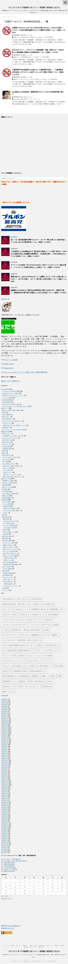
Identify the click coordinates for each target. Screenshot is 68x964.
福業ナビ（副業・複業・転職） (11, 410)
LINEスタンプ (6, 416)
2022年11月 (4, 741)
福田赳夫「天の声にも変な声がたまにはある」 (36, 681)
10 (43, 883)
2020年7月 (4, 790)
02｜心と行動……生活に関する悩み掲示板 (14, 860)
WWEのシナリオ (38, 614)
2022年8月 (4, 746)
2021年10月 (4, 763)
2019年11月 (4, 804)
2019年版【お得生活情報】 (11, 564)
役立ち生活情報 (6, 540)
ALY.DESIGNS (36, 599)
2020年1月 (4, 800)
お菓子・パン (8, 560)
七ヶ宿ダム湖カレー (44, 666)
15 (24, 887)
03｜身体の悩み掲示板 (8, 862)
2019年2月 (4, 819)
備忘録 (4, 588)
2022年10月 (4, 743)
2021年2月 (4, 777)
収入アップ (18, 945)
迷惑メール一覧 (27, 35)
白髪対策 (56, 945)
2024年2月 (4, 715)
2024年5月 (4, 709)
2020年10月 (4, 784)
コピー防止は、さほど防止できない (46, 645)
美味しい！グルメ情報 (9, 555)
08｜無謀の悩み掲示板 (8, 871)
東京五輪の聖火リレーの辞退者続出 (16, 676)
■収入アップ (5, 408)
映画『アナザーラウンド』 (32, 99)
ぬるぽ (45, 630)
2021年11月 (4, 762)
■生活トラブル (5, 478)
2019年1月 (4, 821)
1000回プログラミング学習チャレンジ (14, 425)
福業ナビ (25, 945)
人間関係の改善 (6, 448)
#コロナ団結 (5, 491)
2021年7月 (4, 769)
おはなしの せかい (8, 577)
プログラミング (6, 423)
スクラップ (5, 590)
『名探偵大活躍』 (8, 584)
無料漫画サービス (9, 681)
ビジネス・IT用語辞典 (9, 525)
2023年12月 (4, 718)
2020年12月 (4, 781)
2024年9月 (4, 704)
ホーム (5, 945)
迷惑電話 (4, 489)
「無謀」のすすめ (33, 945)
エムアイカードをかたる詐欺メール (31, 79)
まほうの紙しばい (8, 581)
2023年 (8, 16)
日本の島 (4, 571)
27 (6, 893)
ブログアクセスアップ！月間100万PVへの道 (15, 406)
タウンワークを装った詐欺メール (15, 656)
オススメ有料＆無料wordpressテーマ (16, 645)
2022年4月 (4, 753)
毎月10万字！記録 (7, 440)
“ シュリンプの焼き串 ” (44, 620)
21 (15, 890)
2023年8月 (4, 725)
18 (52, 887)
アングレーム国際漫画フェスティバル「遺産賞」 (40, 635)
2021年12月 (4, 760)
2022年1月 (4, 758)
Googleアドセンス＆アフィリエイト (13, 395)
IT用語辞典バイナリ (56, 609)
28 (15, 893)
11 (52, 883)
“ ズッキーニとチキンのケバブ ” (14, 625)
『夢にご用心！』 (8, 579)
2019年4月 (4, 816)
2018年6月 (4, 833)
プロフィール (33, 947)
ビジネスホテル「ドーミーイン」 (39, 661)
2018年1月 (4, 842)
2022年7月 (4, 748)
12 (62, 883)
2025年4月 (4, 701)
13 (6, 887)
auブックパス (8, 609)
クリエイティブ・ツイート (10, 438)
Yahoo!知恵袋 (53, 614)
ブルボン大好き (6, 566)
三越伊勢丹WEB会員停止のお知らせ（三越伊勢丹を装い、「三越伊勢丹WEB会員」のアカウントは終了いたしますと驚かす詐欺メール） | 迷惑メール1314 (38, 72)
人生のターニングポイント (11, 474)
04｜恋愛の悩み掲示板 (8, 864)
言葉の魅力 (5, 517)
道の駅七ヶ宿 (47, 686)
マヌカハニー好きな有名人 (12, 666)
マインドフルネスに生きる (10, 457)
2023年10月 (4, 722)
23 (34, 890)
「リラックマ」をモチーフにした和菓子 (44, 625)
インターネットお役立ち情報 (10, 391)
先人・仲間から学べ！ (8, 463)
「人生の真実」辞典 (9, 527)
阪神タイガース (8, 692)
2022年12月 (4, 739)
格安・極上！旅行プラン (10, 553)
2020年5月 (4, 793)
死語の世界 (6, 519)
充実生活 (62, 945)
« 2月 (2, 896)
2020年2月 (4, 798)
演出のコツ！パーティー (10, 549)
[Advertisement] (13, 146)
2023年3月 (4, 734)
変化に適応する (6, 455)
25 (52, 890)
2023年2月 (4, 736)
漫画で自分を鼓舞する (10, 508)
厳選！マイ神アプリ (9, 547)
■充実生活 (4, 500)
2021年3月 (4, 776)
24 (43, 890)
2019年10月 (4, 805)
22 (24, 890)
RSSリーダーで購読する (10, 381)
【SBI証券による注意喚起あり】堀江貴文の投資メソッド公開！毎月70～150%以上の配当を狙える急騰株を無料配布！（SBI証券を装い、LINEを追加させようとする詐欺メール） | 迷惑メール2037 (39, 254)
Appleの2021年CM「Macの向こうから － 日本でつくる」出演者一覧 (28, 604)
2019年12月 (4, 802)
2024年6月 (4, 708)
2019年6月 (4, 812)
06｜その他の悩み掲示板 (8, 867)
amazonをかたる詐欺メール (29, 37)
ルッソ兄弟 (29, 666)
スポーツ (5, 512)
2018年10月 (4, 826)
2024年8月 (4, 706)
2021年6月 (4, 770)
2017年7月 (4, 847)
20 (6, 890)
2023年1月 (4, 737)
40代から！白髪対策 (8, 482)
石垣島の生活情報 (8, 573)
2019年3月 (4, 817)
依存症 (22, 99)
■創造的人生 (5, 431)
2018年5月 (4, 835)
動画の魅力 (5, 538)
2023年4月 (4, 732)
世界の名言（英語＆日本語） (11, 466)
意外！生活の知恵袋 (9, 562)
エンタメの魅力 (6, 502)
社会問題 (4, 485)
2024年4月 (4, 711)
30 (34, 893)
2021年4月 (4, 774)
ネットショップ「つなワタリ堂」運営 (13, 429)
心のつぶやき (6, 459)
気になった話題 (7, 468)
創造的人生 (41, 945)
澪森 (59, 676)
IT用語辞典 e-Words (38, 609)
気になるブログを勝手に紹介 (10, 404)
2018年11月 (4, 824)
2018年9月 (4, 828)
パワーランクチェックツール (13, 661)
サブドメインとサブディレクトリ (47, 650)
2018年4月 (4, 837)
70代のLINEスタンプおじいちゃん (15, 599)
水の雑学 (5, 534)
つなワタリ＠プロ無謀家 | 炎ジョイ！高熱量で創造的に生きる (34, 7)
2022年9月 (4, 744)
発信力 (4, 453)
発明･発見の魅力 (7, 536)
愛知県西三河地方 (20, 671)
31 (43, 893)
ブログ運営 (11, 945)
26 (62, 890)
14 (15, 887)
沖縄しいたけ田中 (48, 676)
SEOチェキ (25, 614)
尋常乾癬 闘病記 (7, 498)
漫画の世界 (6, 506)
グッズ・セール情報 (9, 543)
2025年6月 (4, 699)
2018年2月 (4, 840)
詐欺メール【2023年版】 (45, 37)
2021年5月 (4, 772)
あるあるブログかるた (9, 521)
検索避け (35, 676)
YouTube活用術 (6, 402)
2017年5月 (4, 851)
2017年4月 (4, 852)
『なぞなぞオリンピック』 (11, 586)
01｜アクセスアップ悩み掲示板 (10, 859)
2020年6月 (4, 791)
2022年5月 (4, 751)
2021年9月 (4, 765)
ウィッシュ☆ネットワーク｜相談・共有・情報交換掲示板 (25, 372)
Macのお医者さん (7, 419)
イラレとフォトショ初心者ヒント (12, 421)
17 (43, 887)
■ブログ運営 (5, 389)
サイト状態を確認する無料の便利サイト (17, 650)
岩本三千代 (7, 671)
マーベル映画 (7, 504)
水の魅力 (4, 530)
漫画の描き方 (6, 427)
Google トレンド (22, 609)
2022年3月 (4, 755)
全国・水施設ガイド (9, 532)
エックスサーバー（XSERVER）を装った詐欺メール (22, 640)
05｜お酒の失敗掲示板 (8, 866)
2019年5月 (4, 814)
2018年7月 (4, 831)
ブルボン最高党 (7, 568)
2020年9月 (4, 786)
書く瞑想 (5, 461)
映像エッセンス (6, 433)
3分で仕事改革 (6, 414)
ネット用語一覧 (7, 523)
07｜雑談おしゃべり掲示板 (9, 869)
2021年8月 (4, 767)
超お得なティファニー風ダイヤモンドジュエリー (21, 686)
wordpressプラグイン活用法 (10, 393)
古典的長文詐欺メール (27, 57)
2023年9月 (4, 723)
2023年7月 (4, 727)
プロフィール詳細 (10, 360)
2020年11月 (4, 783)
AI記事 (4, 412)
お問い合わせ (9, 364)
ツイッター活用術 (7, 397)
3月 (12, 16)
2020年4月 (4, 795)
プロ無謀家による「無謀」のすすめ (12, 435)
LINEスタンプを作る (10, 614)
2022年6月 (4, 750)
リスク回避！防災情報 (8, 493)
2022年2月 (4, 756)
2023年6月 (4, 729)
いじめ (5, 630)
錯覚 (3, 514)
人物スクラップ (27, 97)
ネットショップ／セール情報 (41, 656)
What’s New (8, 368)
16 (34, 887)
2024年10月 (4, 702)
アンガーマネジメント (11, 635)
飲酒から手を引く (8, 545)
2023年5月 (4, 730)
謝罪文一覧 (5, 495)
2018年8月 (4, 830)
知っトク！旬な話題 (9, 551)
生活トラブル (49, 945)
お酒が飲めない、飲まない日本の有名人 (25, 630)
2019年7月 (4, 811)
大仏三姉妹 (59, 666)
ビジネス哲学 (7, 470)
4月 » (7, 896)
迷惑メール (17, 37)
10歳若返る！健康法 (8, 480)
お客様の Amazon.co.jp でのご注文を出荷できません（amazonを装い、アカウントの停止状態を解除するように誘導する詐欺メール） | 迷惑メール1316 (38, 30)
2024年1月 (4, 716)
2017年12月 (4, 844)
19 (62, 887)
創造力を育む (6, 442)
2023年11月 (4, 720)
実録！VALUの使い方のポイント (12, 476)
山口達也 (16, 99)
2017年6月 (4, 849)
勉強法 (4, 451)
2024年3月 (4, 713)
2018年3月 (4, 838)
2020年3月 (4, 797)
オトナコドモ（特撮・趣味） (11, 510)
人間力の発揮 (6, 446)
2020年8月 (4, 788)
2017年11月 (4, 845)
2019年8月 (4, 809)
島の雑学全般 (7, 575)
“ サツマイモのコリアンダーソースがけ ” (18, 620)
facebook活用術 (6, 400)
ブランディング (6, 444)
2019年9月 (4, 807)
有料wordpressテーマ (38, 671)
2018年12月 (4, 823)
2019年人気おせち (9, 558)
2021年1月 (4, 779)
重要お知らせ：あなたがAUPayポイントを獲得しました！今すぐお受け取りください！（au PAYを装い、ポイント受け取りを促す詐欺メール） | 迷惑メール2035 (38, 279)
